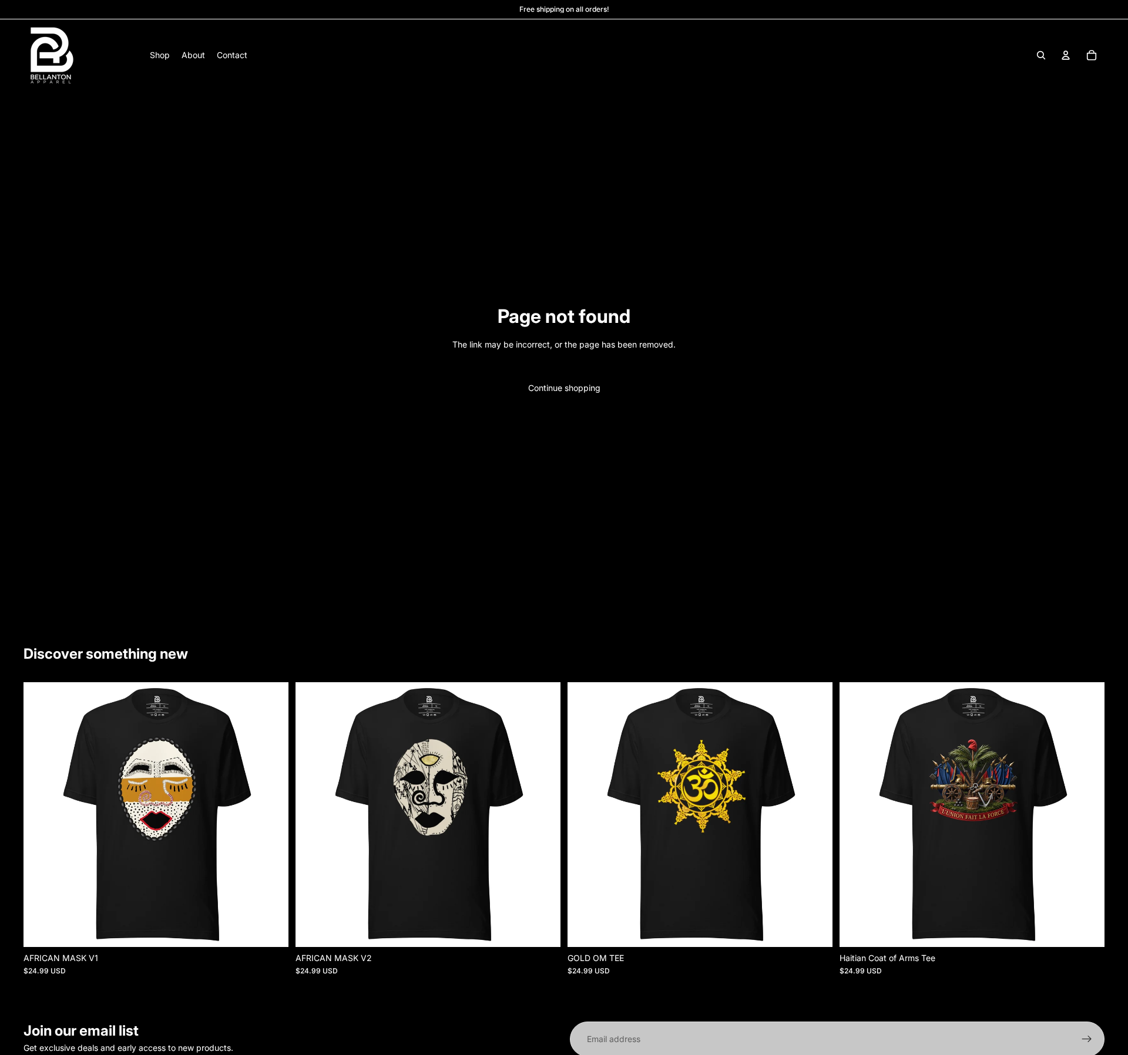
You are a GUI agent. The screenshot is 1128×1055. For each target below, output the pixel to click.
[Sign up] (1087, 1039)
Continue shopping (564, 388)
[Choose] (270, 928)
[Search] (1041, 55)
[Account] (1066, 55)
